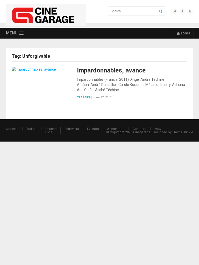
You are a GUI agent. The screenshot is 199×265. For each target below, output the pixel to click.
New (157, 129)
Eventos (93, 129)
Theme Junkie (182, 132)
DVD (48, 132)
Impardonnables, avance (111, 70)
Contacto (139, 129)
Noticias (12, 129)
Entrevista (72, 129)
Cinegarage (141, 132)
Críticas (50, 129)
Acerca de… (116, 129)
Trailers (83, 97)
